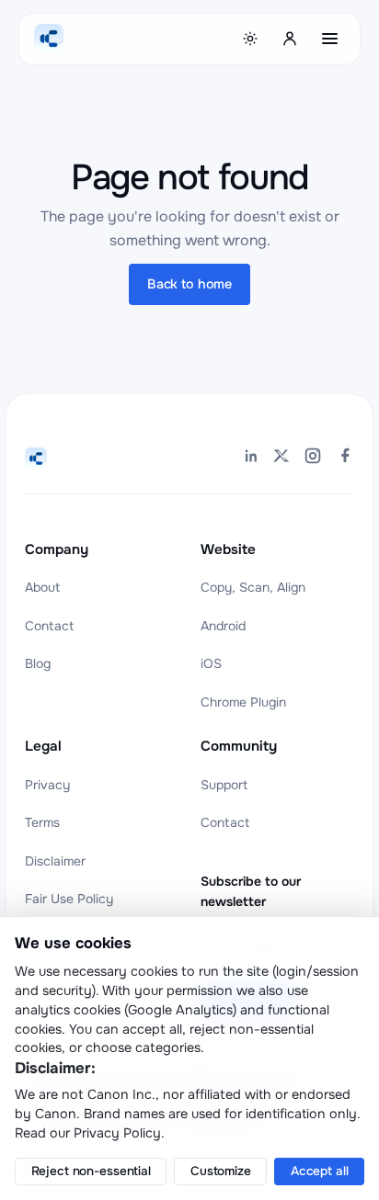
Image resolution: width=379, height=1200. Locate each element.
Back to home (189, 284)
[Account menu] (290, 38)
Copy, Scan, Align (253, 587)
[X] (281, 458)
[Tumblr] (344, 458)
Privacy (47, 784)
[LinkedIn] (250, 458)
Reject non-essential (91, 1171)
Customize (220, 1171)
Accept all (320, 1171)
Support (224, 784)
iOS (211, 663)
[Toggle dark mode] (250, 38)
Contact (49, 625)
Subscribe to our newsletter (251, 891)
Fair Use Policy (69, 898)
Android (223, 625)
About (42, 587)
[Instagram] (313, 458)
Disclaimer (55, 861)
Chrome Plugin (243, 702)
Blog (38, 663)
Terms (42, 822)
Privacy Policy (117, 1133)
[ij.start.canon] (36, 458)
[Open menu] (330, 38)
